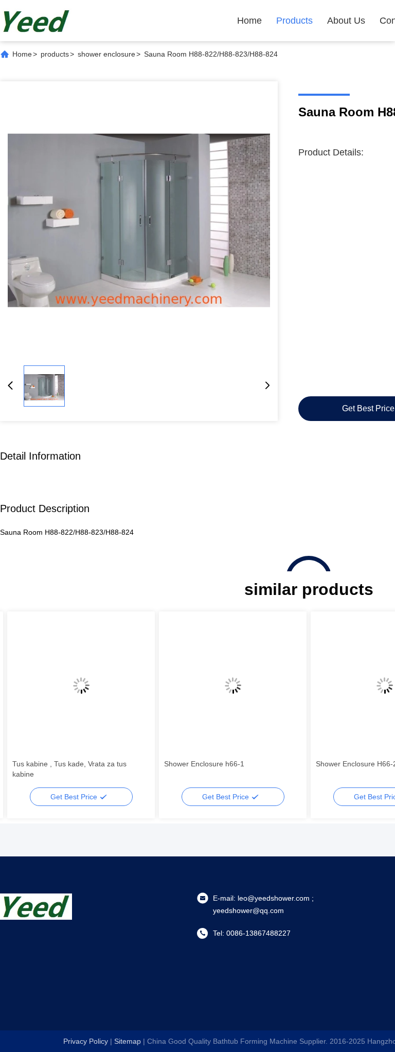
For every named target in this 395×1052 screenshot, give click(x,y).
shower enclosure (106, 54)
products (55, 54)
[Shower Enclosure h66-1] (232, 686)
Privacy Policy (85, 1041)
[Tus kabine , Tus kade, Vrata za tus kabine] (81, 686)
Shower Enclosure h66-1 (204, 764)
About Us (346, 20)
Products (294, 20)
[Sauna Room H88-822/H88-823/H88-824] (139, 220)
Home (249, 20)
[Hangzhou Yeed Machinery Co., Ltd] (36, 20)
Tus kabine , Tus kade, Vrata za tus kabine (69, 769)
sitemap (127, 1041)
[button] (25, 703)
